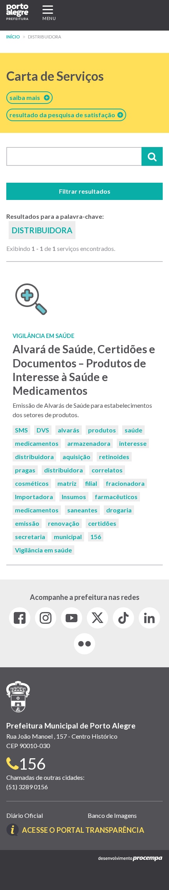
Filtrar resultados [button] (84, 191)
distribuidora (34, 456)
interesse (133, 443)
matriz (67, 483)
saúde (133, 430)
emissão (27, 523)
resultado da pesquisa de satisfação (63, 114)
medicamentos (37, 443)
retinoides (114, 456)
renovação (63, 523)
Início (13, 36)
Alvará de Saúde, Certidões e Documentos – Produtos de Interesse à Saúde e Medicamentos (84, 369)
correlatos (107, 470)
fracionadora (125, 483)
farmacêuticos (116, 496)
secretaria (30, 536)
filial (91, 483)
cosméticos (32, 483)
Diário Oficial (24, 815)
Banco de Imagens (112, 815)
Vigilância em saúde (43, 550)
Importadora (34, 496)
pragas (25, 470)
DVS (43, 430)
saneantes (82, 510)
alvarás (68, 430)
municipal (68, 536)
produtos (102, 430)
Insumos (74, 496)
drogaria (119, 510)
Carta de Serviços (55, 76)
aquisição (76, 456)
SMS (21, 430)
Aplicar (152, 156)
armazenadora (88, 443)
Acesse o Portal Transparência (83, 830)
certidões (102, 523)
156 (95, 536)
